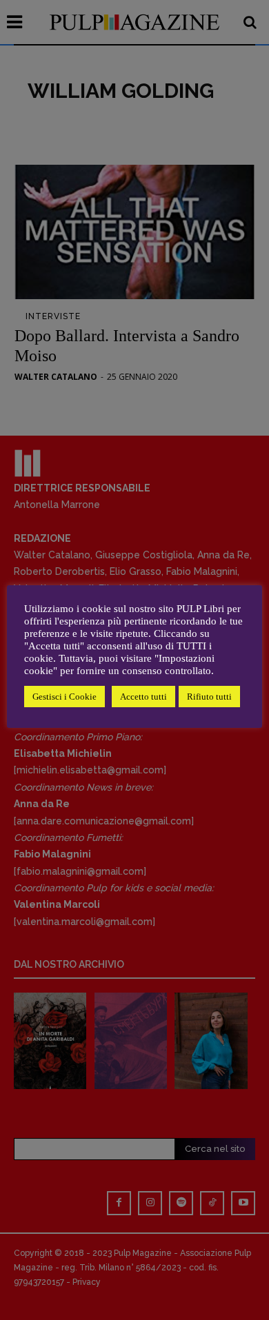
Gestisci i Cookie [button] (64, 696)
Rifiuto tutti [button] (209, 696)
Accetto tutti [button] (143, 696)
